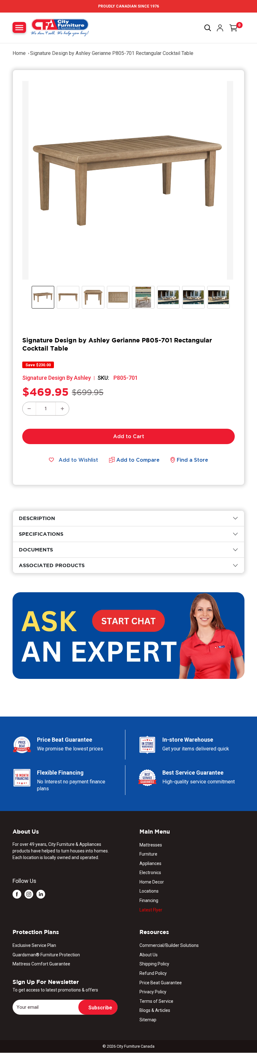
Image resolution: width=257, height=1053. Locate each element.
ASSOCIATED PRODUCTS (52, 565)
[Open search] (207, 27)
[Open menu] (19, 27)
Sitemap (147, 1019)
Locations (149, 891)
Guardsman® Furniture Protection (46, 954)
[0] (233, 28)
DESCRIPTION (37, 518)
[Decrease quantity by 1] (29, 408)
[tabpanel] (128, 518)
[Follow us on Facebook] (17, 894)
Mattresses (150, 844)
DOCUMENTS (36, 549)
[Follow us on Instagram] (28, 894)
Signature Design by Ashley (56, 377)
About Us (148, 954)
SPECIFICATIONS (41, 534)
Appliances (150, 863)
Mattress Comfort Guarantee (41, 963)
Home (19, 53)
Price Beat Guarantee (160, 982)
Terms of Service (156, 1001)
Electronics (150, 872)
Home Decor (151, 881)
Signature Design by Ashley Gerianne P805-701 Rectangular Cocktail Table (111, 53)
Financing (148, 900)
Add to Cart (128, 436)
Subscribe (100, 1008)
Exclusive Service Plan (34, 945)
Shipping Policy (154, 963)
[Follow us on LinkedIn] (40, 894)
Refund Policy (153, 973)
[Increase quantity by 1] (62, 408)
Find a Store (192, 460)
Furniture (148, 854)
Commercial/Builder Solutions (169, 945)
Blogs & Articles (154, 1010)
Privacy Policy (152, 991)
